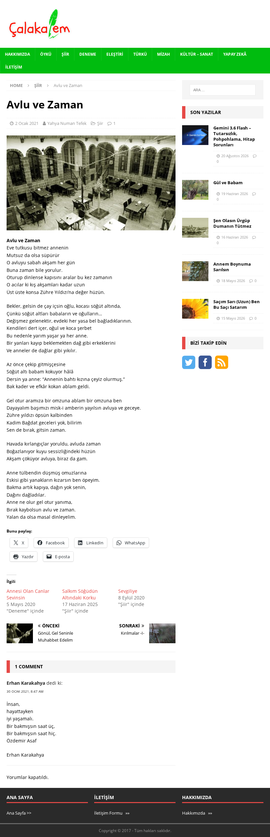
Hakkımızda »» (197, 813)
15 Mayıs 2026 (233, 318)
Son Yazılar (205, 112)
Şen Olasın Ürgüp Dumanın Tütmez (232, 223)
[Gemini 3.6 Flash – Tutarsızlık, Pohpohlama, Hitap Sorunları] (195, 135)
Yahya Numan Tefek (67, 123)
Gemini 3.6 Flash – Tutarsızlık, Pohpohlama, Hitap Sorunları (234, 136)
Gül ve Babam (228, 183)
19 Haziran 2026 (234, 193)
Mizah (163, 54)
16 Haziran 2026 (234, 237)
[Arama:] (222, 90)
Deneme (87, 54)
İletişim (13, 67)
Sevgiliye (127, 591)
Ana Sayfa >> (19, 813)
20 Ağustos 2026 (235, 155)
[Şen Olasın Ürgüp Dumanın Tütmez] (195, 228)
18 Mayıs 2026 (233, 280)
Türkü (140, 54)
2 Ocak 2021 (27, 123)
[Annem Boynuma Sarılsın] (195, 271)
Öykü (45, 54)
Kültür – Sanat (196, 54)
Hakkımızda (17, 54)
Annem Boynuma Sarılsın (232, 267)
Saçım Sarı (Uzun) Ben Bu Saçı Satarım (236, 304)
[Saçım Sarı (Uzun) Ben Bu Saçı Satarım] (195, 309)
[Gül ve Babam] (195, 190)
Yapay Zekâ (234, 54)
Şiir (65, 54)
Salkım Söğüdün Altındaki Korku (80, 594)
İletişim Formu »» (111, 813)
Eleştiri (114, 54)
